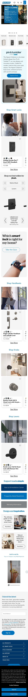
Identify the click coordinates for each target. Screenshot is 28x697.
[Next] (25, 17)
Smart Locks (3, 36)
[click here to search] (18, 3)
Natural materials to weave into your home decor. (20, 538)
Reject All (14, 689)
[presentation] (4, 40)
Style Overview (7, 650)
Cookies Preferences (14, 685)
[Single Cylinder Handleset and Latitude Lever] (12, 320)
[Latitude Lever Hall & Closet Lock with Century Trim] (11, 204)
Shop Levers (14, 416)
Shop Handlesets (14, 283)
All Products (6, 643)
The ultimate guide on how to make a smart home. (8, 519)
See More (14, 169)
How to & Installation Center (14, 487)
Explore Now (14, 76)
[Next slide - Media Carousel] (27, 572)
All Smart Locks (7, 646)
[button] (20, 139)
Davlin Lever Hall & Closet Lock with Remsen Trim (12, 468)
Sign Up (8, 633)
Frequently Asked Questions (14, 496)
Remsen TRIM (6, 470)
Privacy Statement (13, 622)
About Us (5, 657)
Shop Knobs (14, 349)
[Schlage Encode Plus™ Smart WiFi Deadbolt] (12, 147)
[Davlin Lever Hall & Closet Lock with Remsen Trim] (12, 453)
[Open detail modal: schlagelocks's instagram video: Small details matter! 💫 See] (14, 572)
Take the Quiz (11, 249)
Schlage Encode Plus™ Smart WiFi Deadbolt (10, 161)
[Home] (6, 2)
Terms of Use (7, 624)
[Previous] (2, 17)
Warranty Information (14, 504)
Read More (8, 527)
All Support (6, 653)
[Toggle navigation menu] (21, 3)
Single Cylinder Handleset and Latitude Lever (11, 335)
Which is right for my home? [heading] (12, 239)
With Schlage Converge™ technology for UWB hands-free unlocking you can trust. (11, 13)
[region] (14, 681)
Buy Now (8, 20)
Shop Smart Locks (14, 110)
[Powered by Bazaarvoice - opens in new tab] (14, 585)
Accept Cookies (14, 694)
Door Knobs (20, 36)
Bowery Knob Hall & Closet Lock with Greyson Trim (11, 401)
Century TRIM (7, 164)
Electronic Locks (12, 36)
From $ (5, 165)
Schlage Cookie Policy (21, 682)
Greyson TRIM (7, 404)
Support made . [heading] (14, 481)
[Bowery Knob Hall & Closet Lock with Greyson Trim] (12, 387)
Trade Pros (5, 660)
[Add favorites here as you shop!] (14, 2)
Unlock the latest (9, 597)
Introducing (11, 8)
